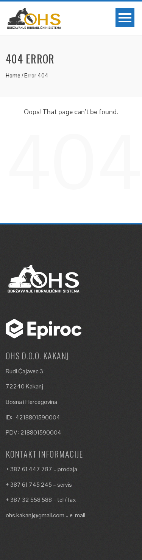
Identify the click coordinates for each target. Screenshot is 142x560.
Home (13, 75)
